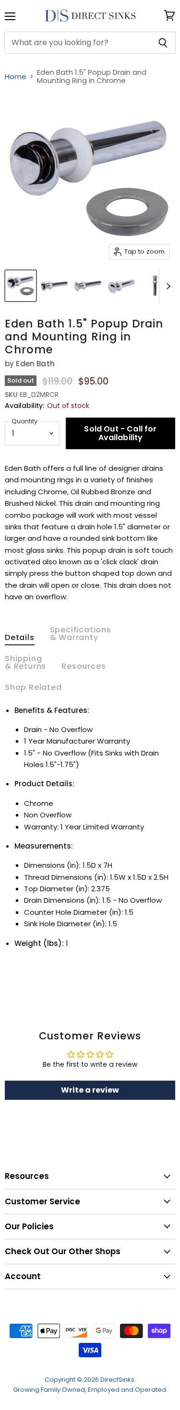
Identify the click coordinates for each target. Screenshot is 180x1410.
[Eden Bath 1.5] (20, 285)
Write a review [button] (90, 1089)
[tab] (20, 639)
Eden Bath (35, 364)
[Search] (163, 43)
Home (15, 76)
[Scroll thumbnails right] (166, 286)
